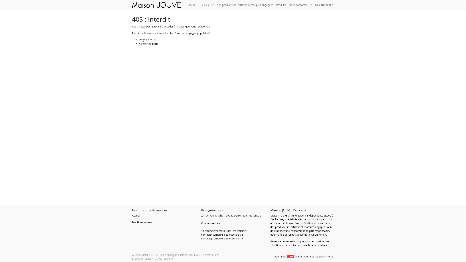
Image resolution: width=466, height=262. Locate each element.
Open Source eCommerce (318, 256)
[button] (311, 4)
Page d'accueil (147, 40)
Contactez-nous (148, 43)
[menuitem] (192, 4)
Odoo (290, 256)
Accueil (136, 215)
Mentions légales (142, 222)
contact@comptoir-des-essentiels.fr (222, 234)
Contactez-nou (210, 223)
